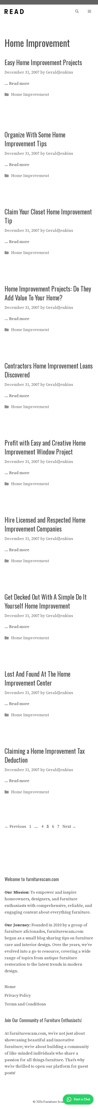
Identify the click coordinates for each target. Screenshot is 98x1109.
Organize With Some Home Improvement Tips (35, 139)
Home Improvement (30, 94)
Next (69, 826)
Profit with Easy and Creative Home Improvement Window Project (45, 447)
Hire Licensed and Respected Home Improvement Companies (45, 524)
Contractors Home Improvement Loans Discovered (49, 370)
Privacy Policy (18, 995)
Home (10, 986)
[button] (77, 11)
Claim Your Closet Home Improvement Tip (48, 216)
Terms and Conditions (25, 1004)
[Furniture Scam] (14, 11)
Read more (19, 83)
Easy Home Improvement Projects (43, 62)
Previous (15, 826)
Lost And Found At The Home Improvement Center (37, 678)
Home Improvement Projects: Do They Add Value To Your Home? (48, 293)
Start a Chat (82, 1099)
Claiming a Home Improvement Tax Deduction (45, 755)
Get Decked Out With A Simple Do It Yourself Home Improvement (46, 601)
